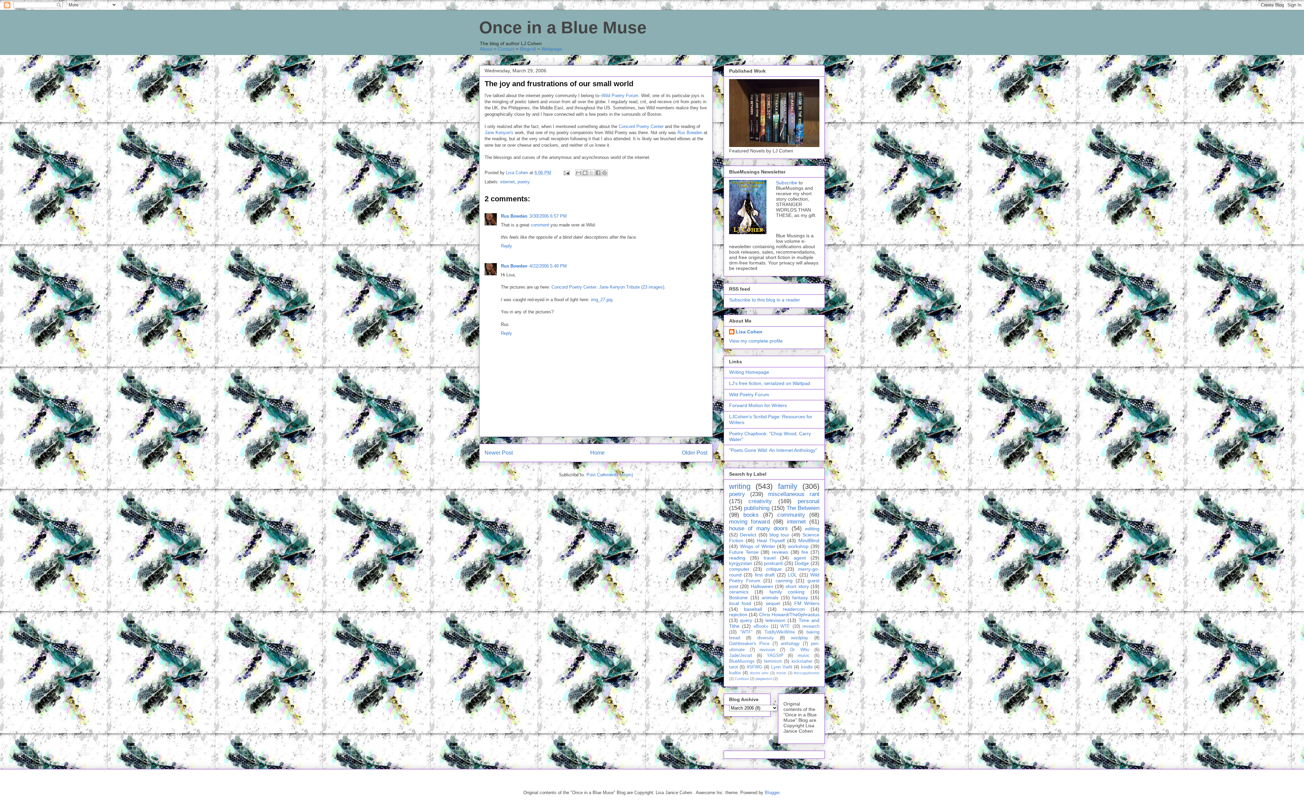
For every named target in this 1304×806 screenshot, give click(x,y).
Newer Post (499, 453)
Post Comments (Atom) (609, 474)
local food (740, 603)
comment (540, 224)
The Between (802, 508)
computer (739, 569)
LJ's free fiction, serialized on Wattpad (769, 383)
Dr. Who (800, 649)
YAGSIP (775, 655)
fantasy (800, 597)
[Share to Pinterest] (604, 172)
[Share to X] (591, 172)
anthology (790, 643)
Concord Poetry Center (641, 126)
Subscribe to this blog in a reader (764, 300)
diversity (765, 638)
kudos (735, 673)
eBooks (761, 626)
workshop (798, 546)
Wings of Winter (757, 546)
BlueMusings (742, 661)
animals (770, 597)
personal (808, 501)
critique (774, 569)
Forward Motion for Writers (758, 405)
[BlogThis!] (585, 172)
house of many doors (758, 528)
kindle (807, 667)
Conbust (742, 679)
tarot (733, 667)
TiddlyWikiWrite (779, 632)
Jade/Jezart (740, 655)
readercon (794, 609)
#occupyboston (806, 673)
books (751, 515)
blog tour (779, 534)
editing (812, 528)
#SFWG (754, 667)
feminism (773, 661)
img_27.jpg (601, 299)
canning (784, 580)
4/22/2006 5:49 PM (548, 266)
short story (797, 586)
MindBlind (808, 540)
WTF (785, 626)
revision (767, 649)
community (791, 515)
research (810, 626)
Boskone (738, 597)
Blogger (772, 792)
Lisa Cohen (749, 331)
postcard (773, 563)
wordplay (799, 638)
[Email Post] (566, 172)
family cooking (787, 591)
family (787, 486)
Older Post (694, 453)
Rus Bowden (689, 132)
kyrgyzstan (740, 563)
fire (804, 552)
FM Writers (806, 603)
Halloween (762, 586)
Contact (506, 49)
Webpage (551, 49)
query (746, 620)
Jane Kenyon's (499, 132)
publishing (756, 508)
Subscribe (786, 182)
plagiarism (764, 679)
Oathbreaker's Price (749, 643)
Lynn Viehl (781, 667)
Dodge (802, 563)
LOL (792, 575)
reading (737, 558)
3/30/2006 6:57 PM (548, 216)
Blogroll (528, 49)
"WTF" (746, 632)
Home (597, 453)
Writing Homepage (749, 372)
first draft (765, 575)
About (486, 49)
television (775, 620)
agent (800, 558)
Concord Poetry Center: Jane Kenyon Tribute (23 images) (607, 287)
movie (781, 673)
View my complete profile (756, 341)
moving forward (749, 521)
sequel (773, 603)
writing (739, 486)
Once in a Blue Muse (563, 27)
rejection (738, 614)
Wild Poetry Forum (620, 95)
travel (770, 558)
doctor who (759, 673)
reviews (780, 552)
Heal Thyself (771, 540)
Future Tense (744, 552)
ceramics (738, 591)
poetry (524, 181)
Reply (506, 246)
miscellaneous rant (793, 494)
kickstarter (802, 661)
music (804, 655)
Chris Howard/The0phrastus (789, 614)
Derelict (748, 534)
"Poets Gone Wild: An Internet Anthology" (773, 450)
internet (507, 181)
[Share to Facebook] (598, 172)
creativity (760, 501)
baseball (753, 609)
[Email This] (578, 172)
